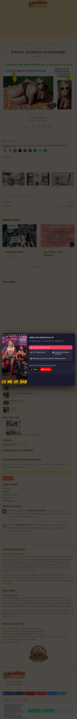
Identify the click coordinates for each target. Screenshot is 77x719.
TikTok (35, 369)
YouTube (47, 369)
